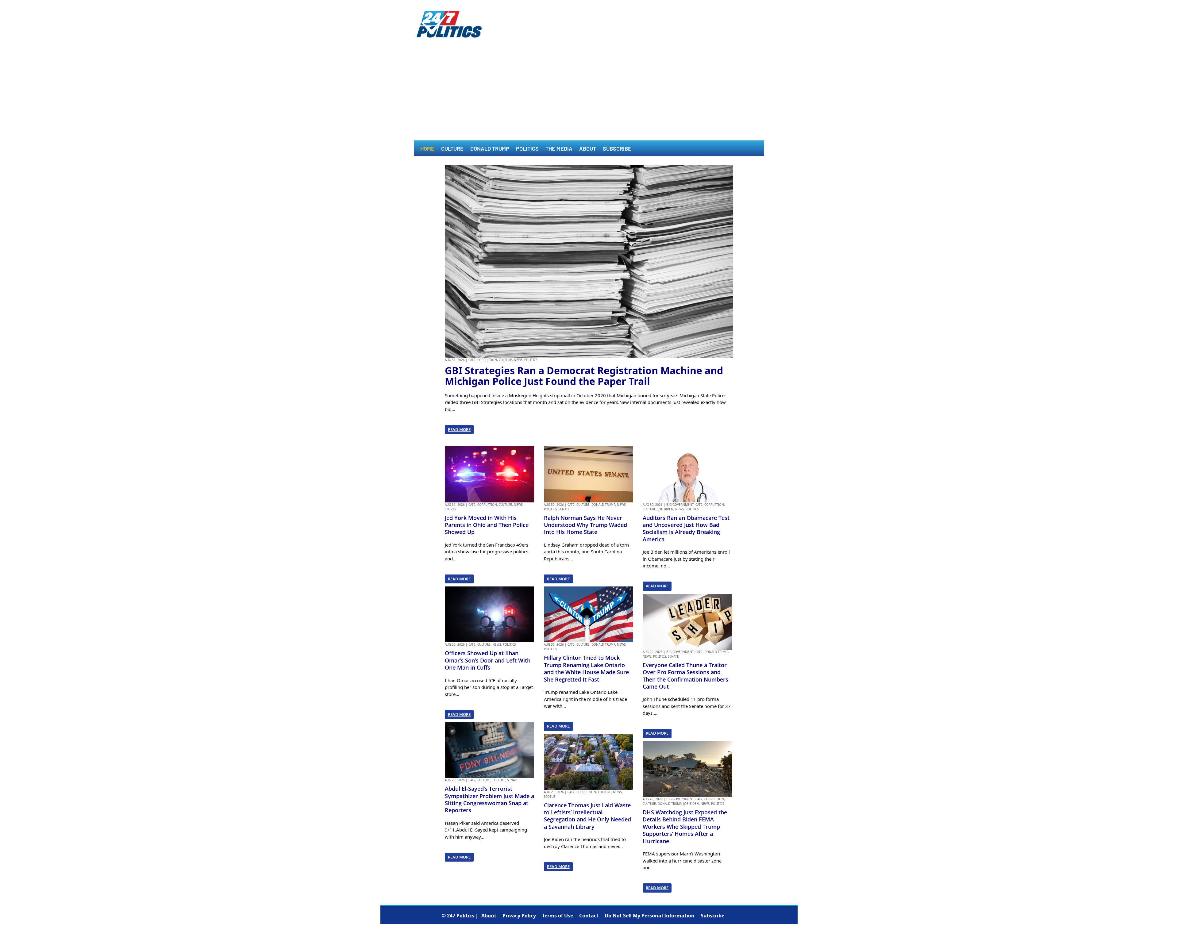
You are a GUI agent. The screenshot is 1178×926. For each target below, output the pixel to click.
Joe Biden (665, 509)
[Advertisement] (589, 94)
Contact (589, 915)
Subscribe (617, 149)
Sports (450, 509)
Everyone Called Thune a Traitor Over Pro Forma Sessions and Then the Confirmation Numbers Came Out (685, 675)
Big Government (680, 504)
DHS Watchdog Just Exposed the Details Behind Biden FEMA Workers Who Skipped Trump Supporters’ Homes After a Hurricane (685, 827)
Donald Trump (489, 149)
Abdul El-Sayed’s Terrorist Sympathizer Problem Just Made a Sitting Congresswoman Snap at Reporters (489, 799)
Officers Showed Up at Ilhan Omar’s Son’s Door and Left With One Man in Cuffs (487, 660)
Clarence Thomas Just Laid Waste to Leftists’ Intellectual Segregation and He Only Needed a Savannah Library (587, 815)
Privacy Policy (519, 915)
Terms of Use (557, 915)
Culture (452, 149)
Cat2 (471, 360)
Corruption (487, 360)
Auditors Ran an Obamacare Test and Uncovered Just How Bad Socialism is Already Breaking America (686, 528)
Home (427, 149)
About (587, 149)
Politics (527, 149)
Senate (512, 780)
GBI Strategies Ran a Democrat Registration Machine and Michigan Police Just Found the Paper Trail (584, 376)
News (518, 360)
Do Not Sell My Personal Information (650, 915)
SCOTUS (549, 796)
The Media (558, 149)
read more (459, 429)
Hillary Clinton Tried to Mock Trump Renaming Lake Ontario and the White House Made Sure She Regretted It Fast (586, 668)
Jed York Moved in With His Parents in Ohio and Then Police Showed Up (487, 525)
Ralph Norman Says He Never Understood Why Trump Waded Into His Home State (585, 525)
